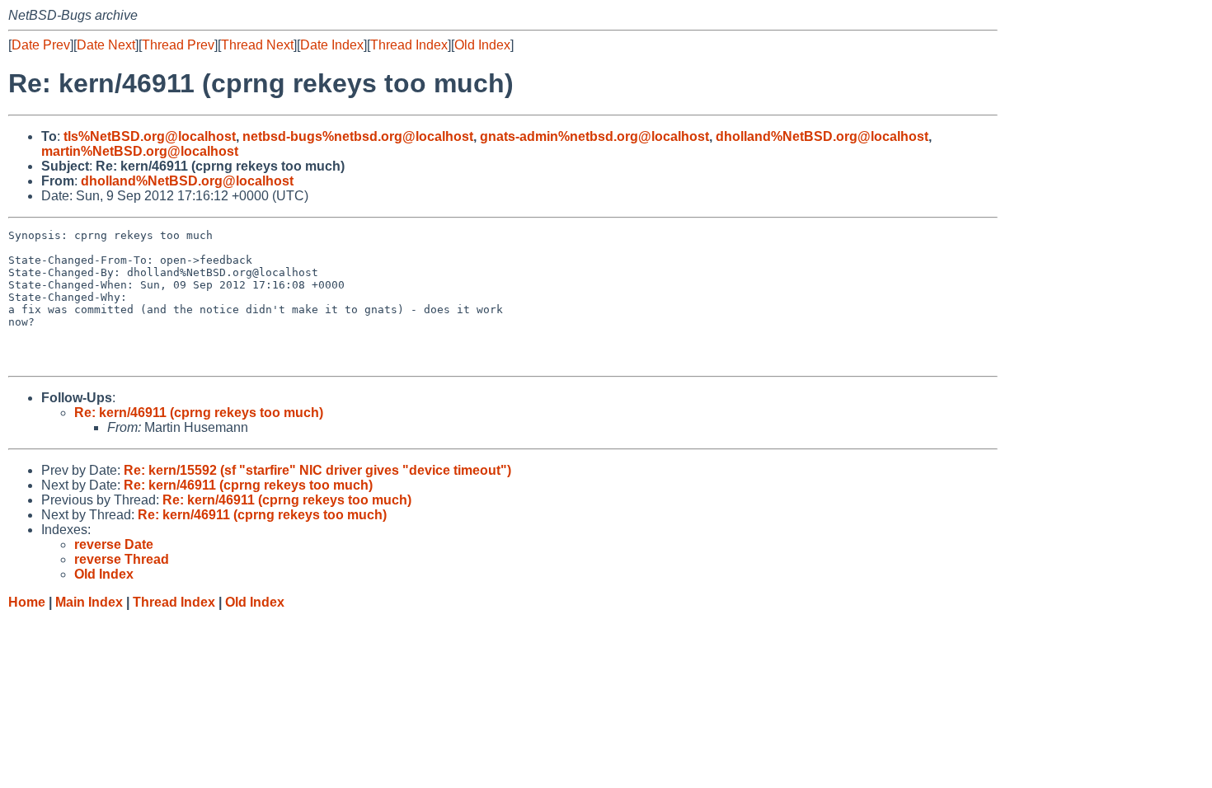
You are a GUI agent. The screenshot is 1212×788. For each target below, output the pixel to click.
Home (26, 602)
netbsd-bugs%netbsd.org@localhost (357, 136)
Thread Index (409, 45)
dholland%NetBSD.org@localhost (822, 136)
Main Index (89, 602)
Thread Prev (178, 45)
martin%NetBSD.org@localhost (139, 151)
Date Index (332, 45)
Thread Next (257, 45)
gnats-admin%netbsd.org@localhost (594, 136)
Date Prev (41, 45)
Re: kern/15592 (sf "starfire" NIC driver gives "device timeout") (317, 470)
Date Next (106, 45)
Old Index (482, 45)
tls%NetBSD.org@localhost (149, 136)
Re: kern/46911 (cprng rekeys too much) (198, 413)
